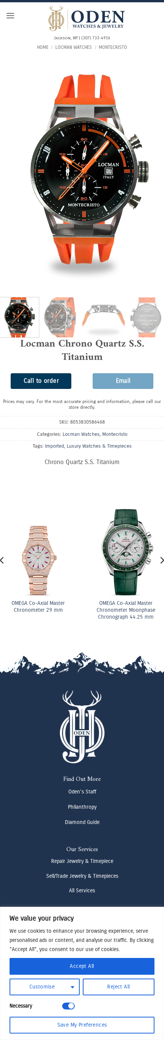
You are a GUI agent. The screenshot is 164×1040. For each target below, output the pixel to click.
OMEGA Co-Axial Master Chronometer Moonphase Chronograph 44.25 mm (125, 610)
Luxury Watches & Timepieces (99, 446)
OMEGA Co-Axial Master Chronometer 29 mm (38, 606)
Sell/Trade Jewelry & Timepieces (82, 876)
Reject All (118, 987)
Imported (54, 446)
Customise (42, 987)
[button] (10, 15)
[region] (82, 973)
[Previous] (13, 171)
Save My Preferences (82, 1025)
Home (42, 47)
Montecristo (113, 47)
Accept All (82, 966)
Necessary (21, 1006)
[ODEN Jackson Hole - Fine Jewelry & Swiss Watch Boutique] (87, 18)
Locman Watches (73, 47)
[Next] (151, 171)
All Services (82, 890)
